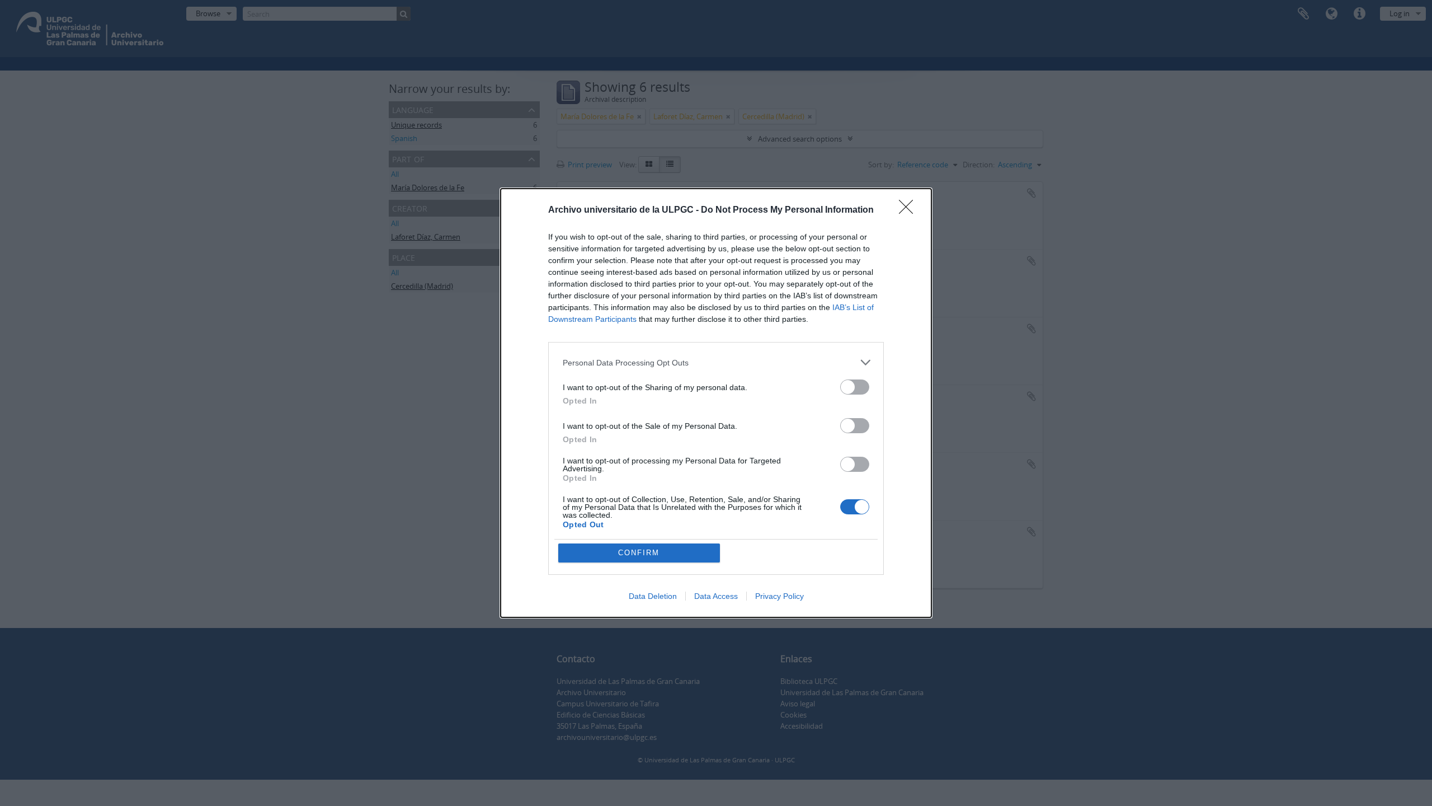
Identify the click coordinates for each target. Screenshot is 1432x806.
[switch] (854, 387)
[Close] (909, 210)
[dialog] (716, 403)
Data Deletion (653, 596)
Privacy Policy (779, 596)
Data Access (716, 596)
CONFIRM (639, 553)
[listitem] (716, 362)
